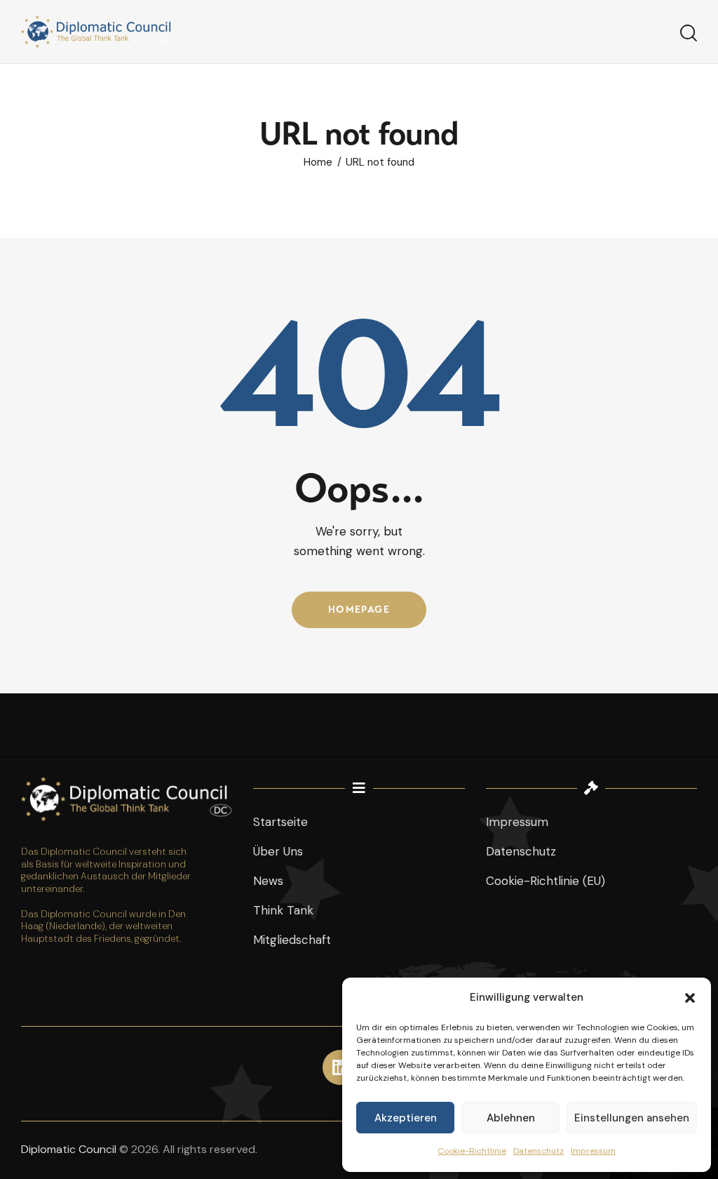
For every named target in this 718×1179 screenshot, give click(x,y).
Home (318, 162)
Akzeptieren (405, 1118)
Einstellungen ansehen (631, 1118)
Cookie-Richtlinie (472, 1151)
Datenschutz (538, 1151)
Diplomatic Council (68, 1149)
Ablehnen (511, 1118)
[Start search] (688, 33)
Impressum (593, 1151)
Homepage (359, 609)
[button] (690, 998)
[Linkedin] (340, 1067)
